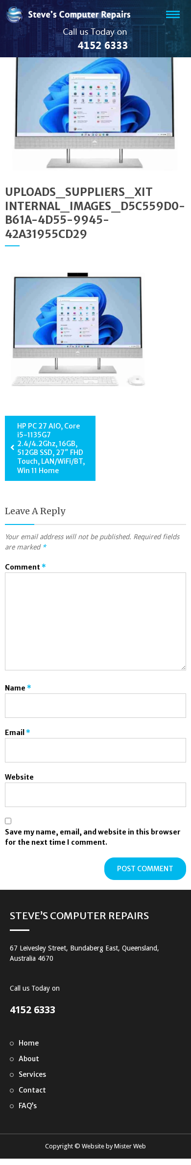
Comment (25, 567)
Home (29, 1043)
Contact (32, 1090)
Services (32, 1074)
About (29, 1058)
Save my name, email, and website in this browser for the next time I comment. (93, 837)
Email (17, 732)
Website (19, 777)
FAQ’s (28, 1105)
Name (18, 688)
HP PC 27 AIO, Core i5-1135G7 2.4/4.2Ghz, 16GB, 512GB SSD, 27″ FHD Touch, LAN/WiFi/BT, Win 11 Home (51, 448)
